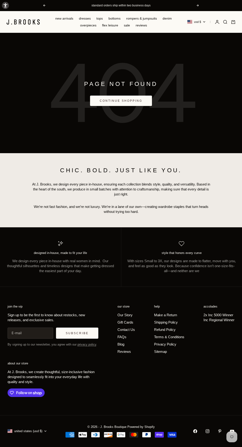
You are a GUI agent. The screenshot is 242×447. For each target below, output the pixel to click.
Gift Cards (125, 322)
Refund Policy (165, 330)
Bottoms (114, 18)
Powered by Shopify (141, 427)
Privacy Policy (165, 344)
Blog (120, 344)
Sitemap (160, 352)
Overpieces (88, 25)
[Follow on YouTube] (232, 431)
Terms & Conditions (169, 337)
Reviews (141, 25)
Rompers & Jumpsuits (141, 18)
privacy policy (87, 344)
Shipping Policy (166, 322)
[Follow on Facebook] (195, 431)
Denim (167, 18)
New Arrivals (64, 18)
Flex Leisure (110, 25)
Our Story (125, 315)
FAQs (121, 337)
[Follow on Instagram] (207, 431)
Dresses (85, 18)
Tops (99, 18)
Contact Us (126, 330)
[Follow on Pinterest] (219, 431)
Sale (127, 25)
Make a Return (165, 315)
